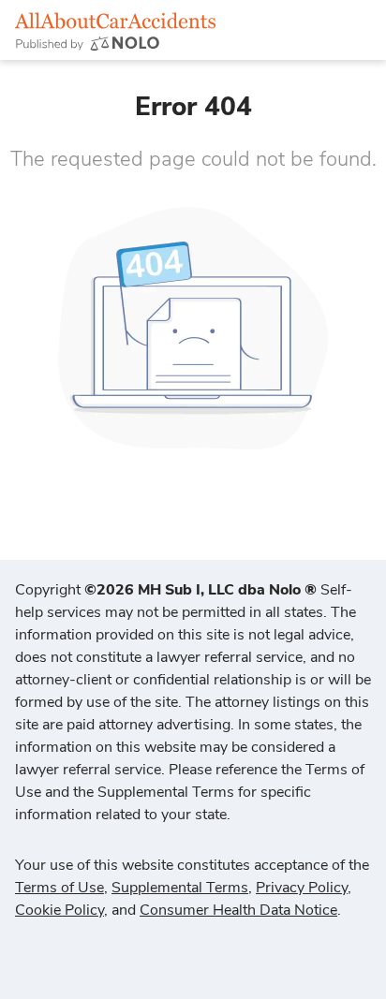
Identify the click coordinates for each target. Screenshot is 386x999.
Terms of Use (59, 887)
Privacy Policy (302, 887)
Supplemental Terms (179, 887)
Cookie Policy (59, 910)
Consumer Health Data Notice (238, 910)
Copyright (166, 590)
